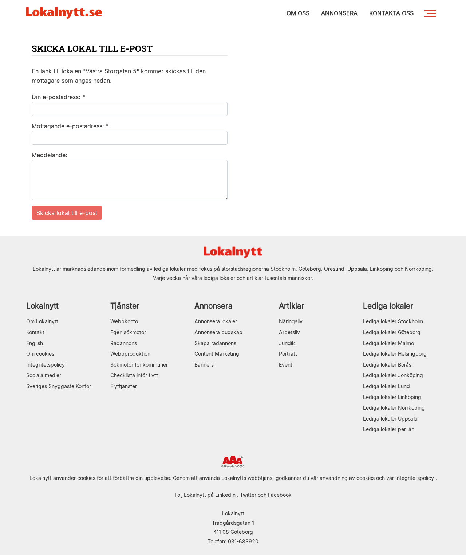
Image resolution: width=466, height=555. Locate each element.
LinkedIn (225, 495)
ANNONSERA (339, 13)
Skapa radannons (215, 343)
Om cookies (40, 354)
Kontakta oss (391, 13)
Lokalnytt (42, 305)
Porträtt (288, 354)
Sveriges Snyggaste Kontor (58, 386)
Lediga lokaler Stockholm (393, 321)
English (34, 343)
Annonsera (213, 305)
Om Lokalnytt (42, 321)
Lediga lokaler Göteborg (391, 332)
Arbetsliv (289, 332)
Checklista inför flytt (134, 375)
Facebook (280, 495)
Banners (204, 364)
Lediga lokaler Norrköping (394, 407)
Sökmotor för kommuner (139, 364)
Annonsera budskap (218, 332)
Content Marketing (216, 354)
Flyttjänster (123, 386)
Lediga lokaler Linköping (392, 397)
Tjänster (124, 305)
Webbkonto (124, 321)
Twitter (248, 495)
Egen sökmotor (128, 332)
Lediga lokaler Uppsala (390, 418)
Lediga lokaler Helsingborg (395, 354)
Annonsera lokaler (215, 321)
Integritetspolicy (45, 364)
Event (285, 364)
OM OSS (298, 13)
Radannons (123, 343)
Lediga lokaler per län (388, 429)
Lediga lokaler (388, 305)
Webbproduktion (130, 354)
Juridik (287, 343)
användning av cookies (347, 478)
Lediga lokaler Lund (386, 386)
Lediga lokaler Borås (387, 364)
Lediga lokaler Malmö (388, 343)
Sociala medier (43, 375)
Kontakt (35, 332)
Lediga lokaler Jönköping (393, 375)
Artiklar (291, 305)
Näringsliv (291, 321)
